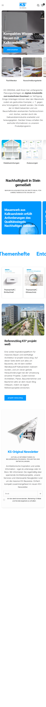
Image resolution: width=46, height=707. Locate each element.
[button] (15, 398)
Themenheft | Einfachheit (9, 291)
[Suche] (38, 5)
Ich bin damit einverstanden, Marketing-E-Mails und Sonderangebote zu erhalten (24, 500)
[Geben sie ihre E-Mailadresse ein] (40, 493)
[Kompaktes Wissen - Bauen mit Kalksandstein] (23, 42)
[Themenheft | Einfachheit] (12, 277)
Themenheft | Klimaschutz (31, 291)
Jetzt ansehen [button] (12, 50)
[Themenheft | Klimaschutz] (34, 277)
